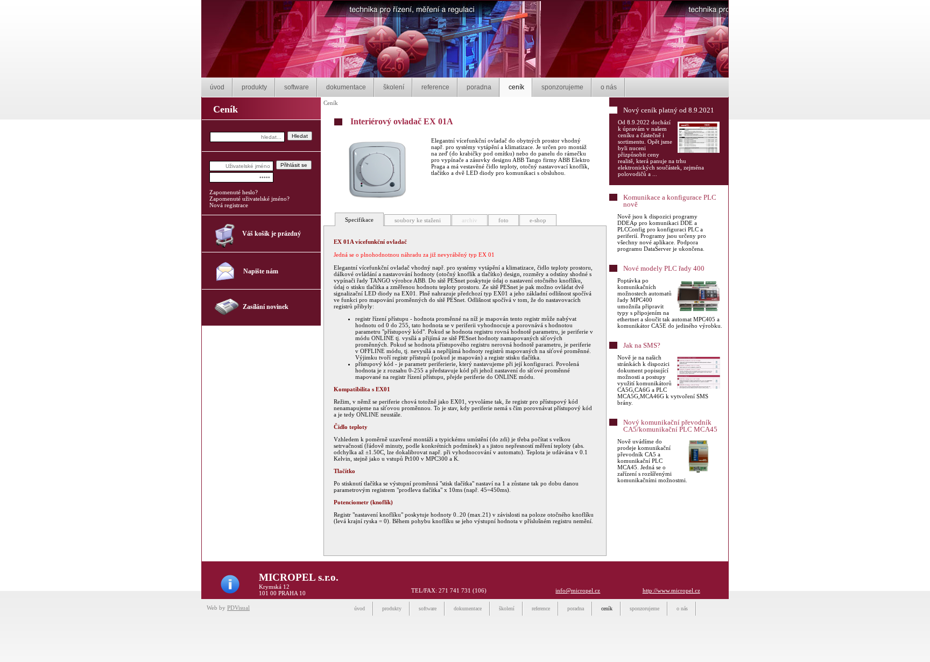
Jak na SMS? (641, 345)
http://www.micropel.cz (671, 590)
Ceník (330, 103)
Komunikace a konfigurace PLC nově (669, 200)
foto (503, 220)
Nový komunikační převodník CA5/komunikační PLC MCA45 (670, 425)
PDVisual (238, 607)
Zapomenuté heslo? (233, 192)
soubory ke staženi (417, 220)
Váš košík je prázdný (271, 233)
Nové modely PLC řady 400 (663, 268)
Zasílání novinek (265, 307)
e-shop (538, 220)
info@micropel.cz (577, 590)
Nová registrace (228, 205)
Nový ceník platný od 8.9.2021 (668, 110)
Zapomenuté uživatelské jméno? (249, 198)
